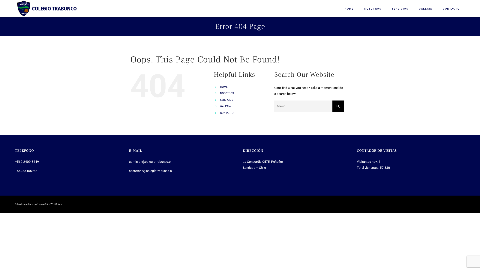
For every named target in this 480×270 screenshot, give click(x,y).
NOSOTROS (227, 93)
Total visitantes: (368, 168)
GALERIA (225, 106)
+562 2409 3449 (27, 162)
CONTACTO (227, 112)
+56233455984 (26, 171)
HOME (224, 86)
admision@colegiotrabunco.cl (150, 162)
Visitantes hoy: (367, 162)
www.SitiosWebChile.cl (50, 204)
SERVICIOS (226, 99)
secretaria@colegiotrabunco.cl (150, 171)
